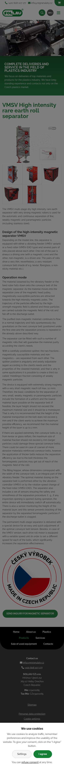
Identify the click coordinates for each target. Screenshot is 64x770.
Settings (21, 754)
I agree (43, 754)
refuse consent (30, 762)
